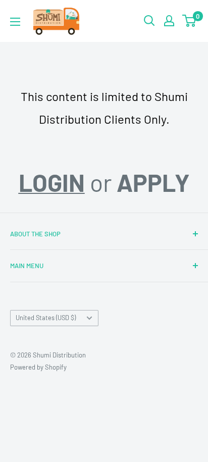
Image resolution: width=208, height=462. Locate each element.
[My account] (169, 20)
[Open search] (149, 20)
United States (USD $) (46, 318)
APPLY (153, 182)
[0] (189, 21)
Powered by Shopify (38, 367)
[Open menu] (15, 22)
